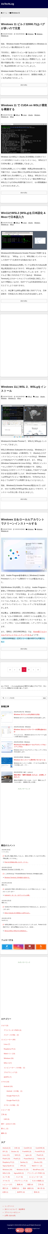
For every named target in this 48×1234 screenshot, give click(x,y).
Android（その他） (14, 1091)
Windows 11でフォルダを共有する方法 (27, 714)
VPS (23, 1166)
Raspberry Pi (9, 1049)
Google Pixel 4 (13, 1096)
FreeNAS (26, 1151)
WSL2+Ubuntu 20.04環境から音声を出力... (17, 913)
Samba (24, 1162)
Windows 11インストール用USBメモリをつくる (29, 760)
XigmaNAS (19, 1173)
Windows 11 (4, 36)
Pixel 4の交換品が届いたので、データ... (16, 862)
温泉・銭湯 (28, 1188)
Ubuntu (30, 115)
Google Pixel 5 (13, 1100)
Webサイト (9, 1053)
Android (8, 1086)
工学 (4, 1114)
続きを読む (24, 85)
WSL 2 (18, 115)
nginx (28, 1155)
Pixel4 (6, 1159)
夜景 (30, 1184)
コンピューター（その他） (14, 1068)
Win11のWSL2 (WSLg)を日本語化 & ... (15, 931)
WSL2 (12, 117)
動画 (20, 1184)
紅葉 (5, 1192)
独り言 (41, 1188)
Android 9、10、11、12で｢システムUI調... (17, 895)
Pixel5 (17, 1159)
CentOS (28, 1148)
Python (41, 1159)
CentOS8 (40, 1148)
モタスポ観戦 (38, 1181)
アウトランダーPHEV (12, 1030)
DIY (5, 1151)
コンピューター (8, 1039)
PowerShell (29, 1159)
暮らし (4, 1128)
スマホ (5, 1082)
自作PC (7, 1077)
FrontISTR (40, 1151)
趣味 (4, 1133)
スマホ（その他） (11, 1105)
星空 (5, 1188)
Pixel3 (40, 1155)
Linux (25, 115)
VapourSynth (8, 1166)
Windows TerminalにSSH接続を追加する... (17, 877)
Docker (15, 1151)
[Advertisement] (24, 345)
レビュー (5, 1110)
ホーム (5, 13)
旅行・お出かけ (8, 1124)
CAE (6, 1119)
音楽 (36, 1192)
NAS (17, 1155)
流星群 (15, 1188)
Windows (30, 34)
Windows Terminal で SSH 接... (11, 869)
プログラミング (10, 1072)
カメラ (6, 1177)
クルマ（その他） (11, 1035)
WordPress (38, 1169)
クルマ (4, 1025)
